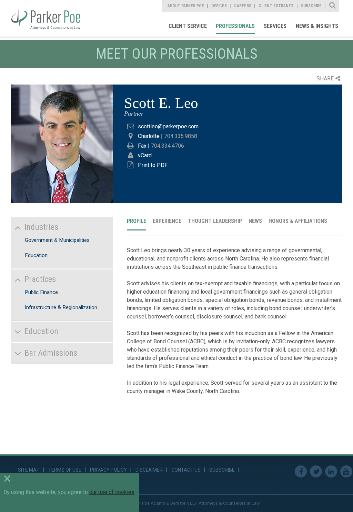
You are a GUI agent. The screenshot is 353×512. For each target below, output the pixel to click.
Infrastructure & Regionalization (61, 307)
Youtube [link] (346, 471)
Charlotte (149, 136)
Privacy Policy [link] (108, 470)
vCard (145, 155)
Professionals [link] (235, 26)
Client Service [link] (188, 26)
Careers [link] (242, 5)
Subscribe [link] (311, 5)
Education (36, 255)
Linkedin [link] (331, 471)
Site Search (333, 6)
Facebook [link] (301, 471)
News (255, 221)
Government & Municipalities (57, 240)
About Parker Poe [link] (186, 5)
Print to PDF (153, 165)
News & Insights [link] (317, 26)
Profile (136, 221)
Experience (167, 221)
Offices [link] (219, 5)
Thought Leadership (215, 221)
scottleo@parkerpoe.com (168, 126)
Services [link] (275, 26)
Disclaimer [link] (149, 470)
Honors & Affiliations (298, 221)
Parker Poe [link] (50, 18)
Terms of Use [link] (64, 470)
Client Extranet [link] (276, 5)
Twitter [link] (316, 471)
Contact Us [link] (186, 470)
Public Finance (41, 292)
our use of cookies (111, 492)
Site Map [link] (29, 470)
